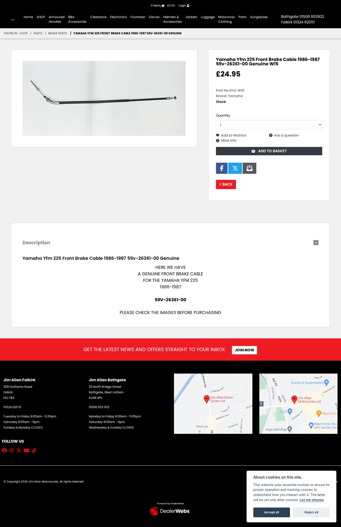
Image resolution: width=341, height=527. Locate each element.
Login (183, 5)
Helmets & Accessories (172, 19)
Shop (24, 33)
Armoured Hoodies (56, 19)
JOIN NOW (244, 350)
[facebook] (5, 450)
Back (227, 184)
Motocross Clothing (226, 19)
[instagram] (12, 450)
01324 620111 (304, 22)
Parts (242, 17)
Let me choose (312, 500)
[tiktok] (35, 450)
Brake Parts (57, 33)
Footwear (138, 17)
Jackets (191, 17)
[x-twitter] (20, 450)
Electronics (118, 17)
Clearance (98, 17)
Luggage (208, 17)
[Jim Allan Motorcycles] (12, 19)
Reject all (311, 512)
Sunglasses (259, 17)
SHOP (41, 17)
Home (28, 17)
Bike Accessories (77, 19)
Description (36, 242)
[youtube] (28, 450)
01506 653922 (311, 16)
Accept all (271, 512)
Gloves (154, 17)
